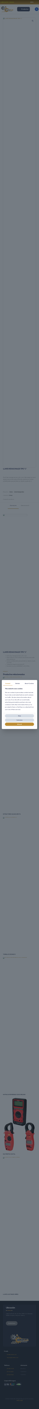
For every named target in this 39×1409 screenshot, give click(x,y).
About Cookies (29, 683)
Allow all (19, 724)
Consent (7, 683)
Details (17, 683)
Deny (19, 716)
